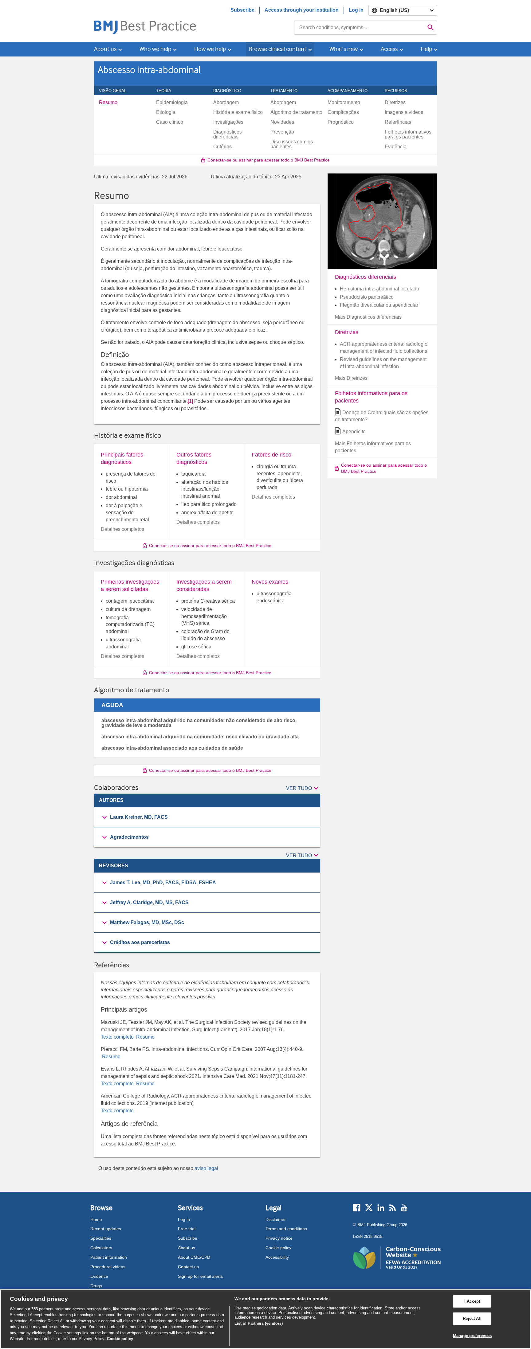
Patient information (108, 1257)
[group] (207, 817)
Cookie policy (278, 1247)
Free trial (186, 1228)
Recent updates (105, 1228)
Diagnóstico (230, 90)
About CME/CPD (194, 1257)
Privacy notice (279, 1238)
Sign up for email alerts (200, 1276)
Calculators (101, 1247)
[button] (303, 789)
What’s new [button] (343, 48)
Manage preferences (472, 1335)
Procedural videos (107, 1266)
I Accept (472, 1301)
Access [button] (389, 48)
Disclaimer (276, 1219)
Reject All (472, 1318)
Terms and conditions (286, 1228)
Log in (356, 10)
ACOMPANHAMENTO (351, 90)
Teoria (167, 90)
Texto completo (118, 1037)
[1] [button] (190, 401)
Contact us (188, 1266)
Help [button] (426, 48)
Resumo (145, 1037)
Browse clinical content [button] (277, 48)
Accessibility (277, 1257)
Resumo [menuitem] (108, 102)
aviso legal (206, 1168)
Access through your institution (302, 10)
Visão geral (116, 90)
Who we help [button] (155, 48)
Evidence (99, 1276)
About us (186, 1247)
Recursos (399, 90)
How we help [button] (210, 48)
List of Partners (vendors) (258, 1323)
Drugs (96, 1285)
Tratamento (287, 90)
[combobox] (359, 28)
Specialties (100, 1238)
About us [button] (105, 48)
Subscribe (242, 10)
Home (96, 1219)
